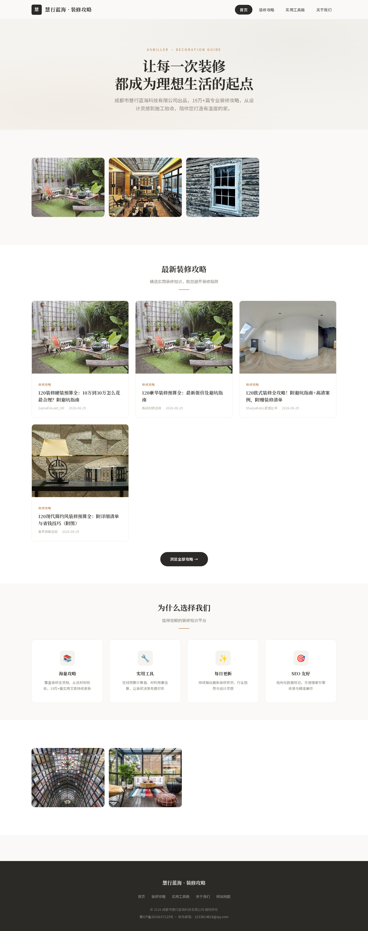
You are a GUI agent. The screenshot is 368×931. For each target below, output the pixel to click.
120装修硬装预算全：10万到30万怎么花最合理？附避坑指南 (79, 396)
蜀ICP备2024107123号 (156, 916)
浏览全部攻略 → (184, 559)
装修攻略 (266, 9)
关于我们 (324, 9)
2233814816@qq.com (211, 916)
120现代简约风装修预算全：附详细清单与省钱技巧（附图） (78, 519)
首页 (244, 9)
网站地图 (223, 896)
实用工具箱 (295, 9)
